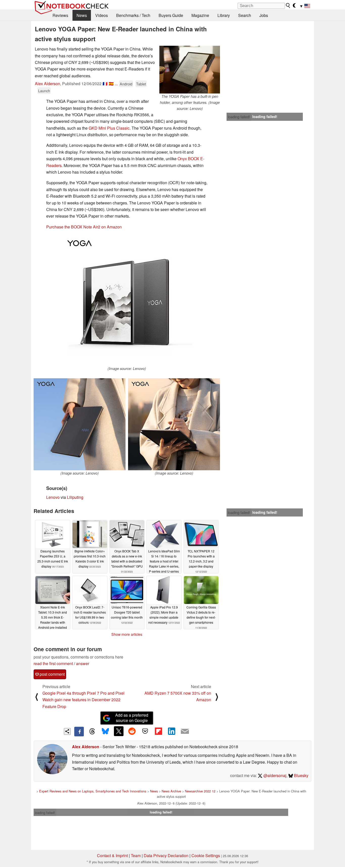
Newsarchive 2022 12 (200, 791)
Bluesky (300, 775)
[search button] (288, 5)
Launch (44, 90)
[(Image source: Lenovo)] (126, 300)
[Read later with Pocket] (145, 731)
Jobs (263, 15)
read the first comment (53, 663)
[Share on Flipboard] (158, 731)
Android (126, 83)
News (82, 15)
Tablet (141, 83)
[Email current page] (185, 731)
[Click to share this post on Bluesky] (105, 731)
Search (244, 15)
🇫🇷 (105, 83)
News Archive (171, 791)
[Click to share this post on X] (119, 731)
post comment (52, 674)
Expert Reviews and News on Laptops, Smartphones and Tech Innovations (92, 791)
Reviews (60, 15)
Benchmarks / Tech (133, 15)
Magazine (200, 15)
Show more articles (126, 634)
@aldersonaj (274, 775)
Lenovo (53, 497)
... (116, 83)
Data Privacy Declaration (166, 855)
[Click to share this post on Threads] (92, 731)
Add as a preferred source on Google (131, 717)
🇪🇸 (111, 83)
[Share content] (67, 731)
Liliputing (75, 497)
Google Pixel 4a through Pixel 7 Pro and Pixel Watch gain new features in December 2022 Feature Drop (83, 699)
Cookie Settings (205, 855)
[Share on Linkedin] (171, 731)
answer (82, 663)
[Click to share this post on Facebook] (79, 731)
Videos (101, 15)
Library (223, 15)
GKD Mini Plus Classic (109, 128)
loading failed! (239, 116)
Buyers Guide (171, 15)
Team (136, 855)
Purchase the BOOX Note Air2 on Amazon (84, 227)
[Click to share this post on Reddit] (132, 731)
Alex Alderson (47, 83)
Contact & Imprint (112, 855)
